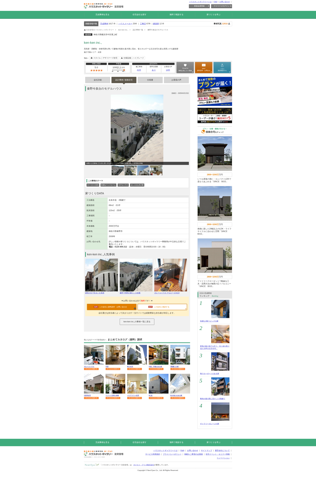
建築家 (156, 24)
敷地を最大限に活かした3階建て (212, 399)
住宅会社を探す (139, 14)
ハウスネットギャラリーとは (200, 2)
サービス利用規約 (152, 454)
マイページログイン (221, 6)
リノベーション (223, 458)
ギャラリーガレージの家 (209, 424)
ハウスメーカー (125, 24)
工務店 (143, 24)
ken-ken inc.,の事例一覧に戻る (137, 322)
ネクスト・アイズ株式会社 (143, 465)
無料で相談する (176, 14)
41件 (139, 70)
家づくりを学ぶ (213, 14)
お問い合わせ (224, 2)
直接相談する (222, 69)
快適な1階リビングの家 (209, 321)
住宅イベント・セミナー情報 (218, 454)
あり (154, 70)
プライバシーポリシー (172, 454)
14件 (168, 70)
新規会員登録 (199, 6)
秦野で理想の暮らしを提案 (130, 293)
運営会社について (222, 450)
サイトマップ (206, 450)
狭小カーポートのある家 (209, 374)
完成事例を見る (102, 14)
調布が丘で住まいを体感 (94, 293)
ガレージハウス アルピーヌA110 (166, 293)
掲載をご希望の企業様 (193, 454)
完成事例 (104, 24)
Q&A (215, 2)
